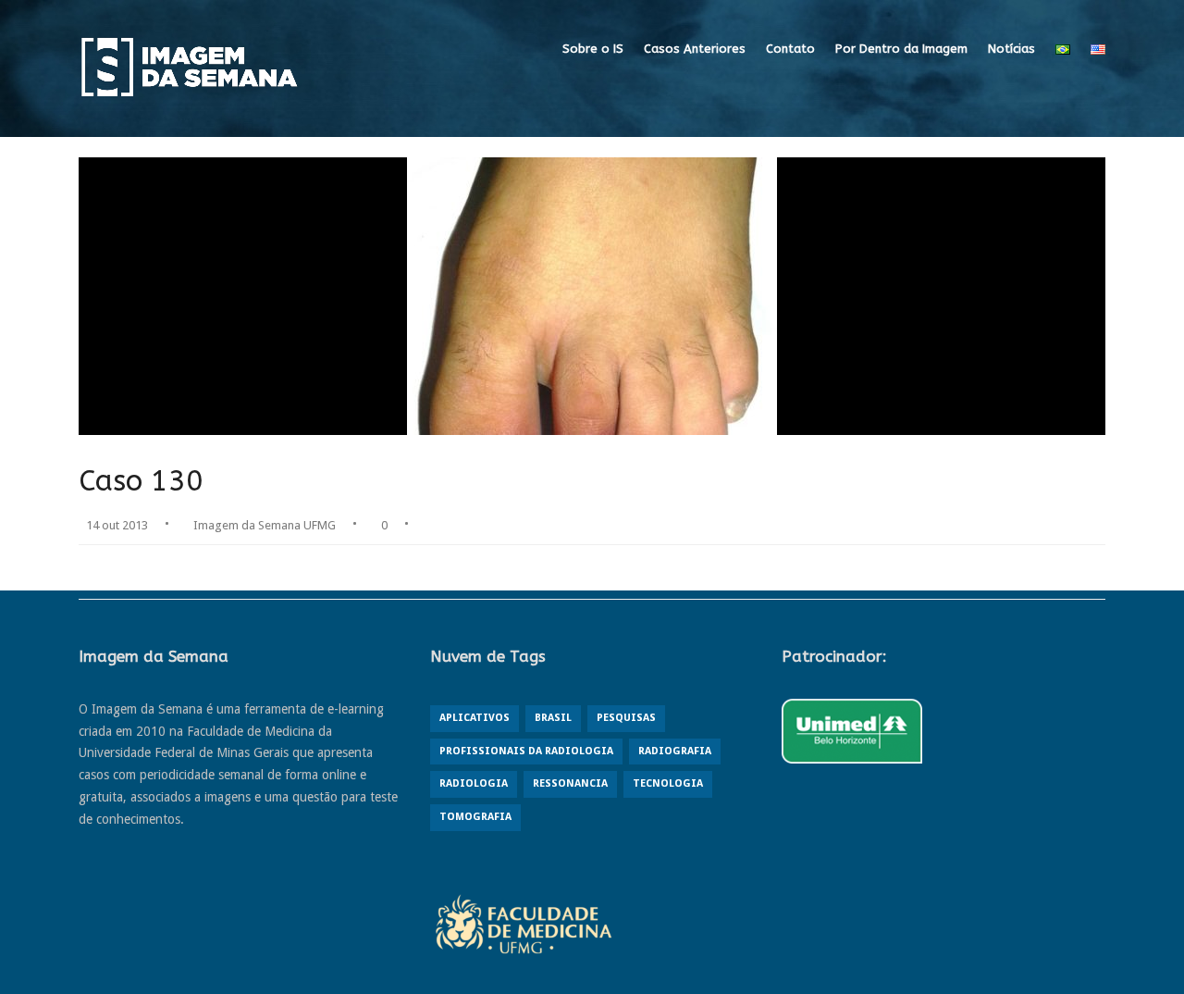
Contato (790, 49)
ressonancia (570, 783)
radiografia (674, 751)
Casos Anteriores (695, 49)
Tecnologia (668, 783)
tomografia (475, 817)
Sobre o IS (592, 49)
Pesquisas (626, 718)
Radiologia (473, 783)
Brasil (553, 718)
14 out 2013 (117, 525)
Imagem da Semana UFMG (264, 525)
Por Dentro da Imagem (901, 49)
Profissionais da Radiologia (526, 751)
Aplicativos (474, 718)
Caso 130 (141, 481)
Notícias (1011, 49)
